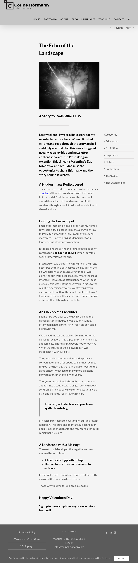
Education (112, 141)
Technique (112, 175)
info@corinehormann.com (69, 546)
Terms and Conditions (27, 539)
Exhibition (112, 148)
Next (128, 27)
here (107, 558)
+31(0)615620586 (73, 538)
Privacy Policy (27, 532)
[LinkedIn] (111, 533)
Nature (110, 162)
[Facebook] (107, 533)
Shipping (27, 546)
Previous (118, 27)
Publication (112, 168)
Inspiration (112, 155)
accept (121, 558)
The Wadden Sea (115, 182)
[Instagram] (115, 533)
